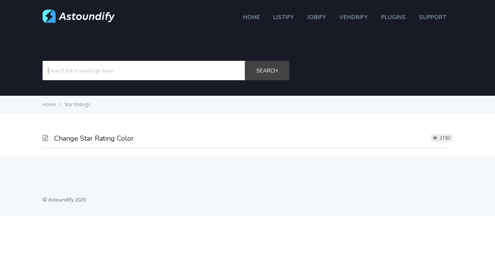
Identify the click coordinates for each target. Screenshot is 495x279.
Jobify (316, 17)
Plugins (393, 17)
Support (433, 17)
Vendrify (354, 17)
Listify (283, 17)
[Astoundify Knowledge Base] (79, 21)
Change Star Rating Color (94, 138)
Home (251, 17)
